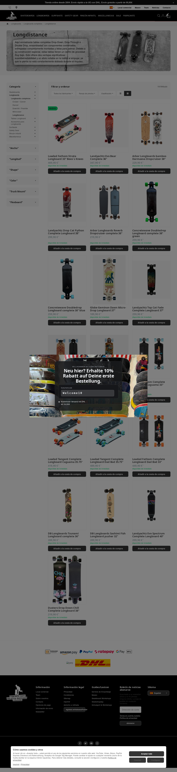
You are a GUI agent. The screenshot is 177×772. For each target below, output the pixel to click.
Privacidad (25, 764)
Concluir (137, 760)
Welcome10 (73, 393)
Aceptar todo (146, 754)
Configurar (155, 760)
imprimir (16, 764)
